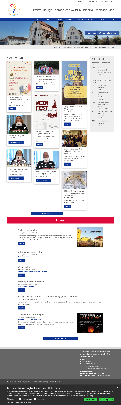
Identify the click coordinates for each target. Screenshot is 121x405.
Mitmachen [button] (58, 19)
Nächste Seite (117, 33)
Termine (60, 220)
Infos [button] (93, 19)
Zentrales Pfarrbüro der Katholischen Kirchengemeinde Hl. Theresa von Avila (95, 354)
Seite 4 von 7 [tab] (60, 43)
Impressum (10, 402)
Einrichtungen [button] (82, 19)
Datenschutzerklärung (84, 396)
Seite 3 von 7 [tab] (57, 43)
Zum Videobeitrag (16, 142)
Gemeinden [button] (69, 19)
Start (39, 19)
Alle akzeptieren (106, 399)
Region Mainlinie (68, 47)
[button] (109, 19)
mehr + (12, 109)
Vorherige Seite (4, 33)
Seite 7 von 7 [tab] (70, 43)
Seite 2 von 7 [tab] (53, 43)
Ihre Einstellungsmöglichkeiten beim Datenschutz (34, 388)
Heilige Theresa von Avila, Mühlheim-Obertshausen (95, 47)
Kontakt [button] (102, 19)
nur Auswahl (91, 399)
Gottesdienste (98, 59)
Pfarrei (77, 47)
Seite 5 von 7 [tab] (63, 43)
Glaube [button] (47, 19)
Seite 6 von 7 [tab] (67, 43)
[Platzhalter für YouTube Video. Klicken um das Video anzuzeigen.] (19, 124)
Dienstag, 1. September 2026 (101, 64)
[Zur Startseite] (14, 10)
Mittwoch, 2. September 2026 (101, 81)
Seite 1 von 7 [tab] (50, 43)
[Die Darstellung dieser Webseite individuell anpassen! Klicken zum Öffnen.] (112, 19)
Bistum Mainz (58, 47)
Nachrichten (15, 57)
